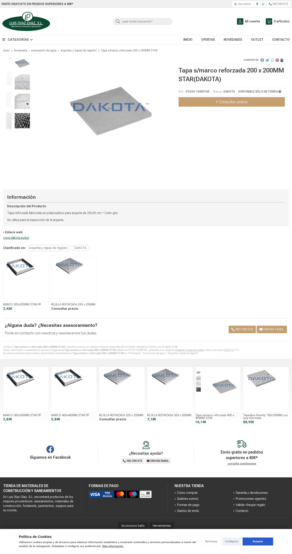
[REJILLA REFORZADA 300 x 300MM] (170, 389)
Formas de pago (188, 505)
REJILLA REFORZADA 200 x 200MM (73, 304)
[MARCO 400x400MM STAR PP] (74, 389)
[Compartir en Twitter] (267, 60)
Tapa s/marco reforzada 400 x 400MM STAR (214, 417)
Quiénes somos (187, 499)
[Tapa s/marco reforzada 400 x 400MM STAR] (218, 389)
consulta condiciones (241, 463)
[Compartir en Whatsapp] (272, 60)
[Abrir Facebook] (257, 4)
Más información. (113, 546)
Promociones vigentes (251, 499)
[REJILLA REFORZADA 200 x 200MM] (74, 278)
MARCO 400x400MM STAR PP (70, 415)
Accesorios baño (133, 526)
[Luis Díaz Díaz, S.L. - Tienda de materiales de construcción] (26, 21)
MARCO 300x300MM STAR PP (22, 415)
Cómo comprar (187, 493)
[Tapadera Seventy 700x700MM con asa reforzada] (266, 389)
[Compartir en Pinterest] (277, 60)
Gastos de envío (188, 511)
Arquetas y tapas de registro (189, 350)
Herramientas (162, 526)
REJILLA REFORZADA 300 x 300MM (169, 415)
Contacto (242, 511)
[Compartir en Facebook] (262, 60)
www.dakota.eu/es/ (16, 238)
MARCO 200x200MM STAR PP (22, 304)
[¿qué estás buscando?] (142, 21)
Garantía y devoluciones (252, 493)
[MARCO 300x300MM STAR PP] (26, 389)
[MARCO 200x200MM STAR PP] (26, 278)
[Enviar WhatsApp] (263, 4)
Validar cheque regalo (250, 505)
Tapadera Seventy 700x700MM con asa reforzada (265, 417)
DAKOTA (229, 350)
